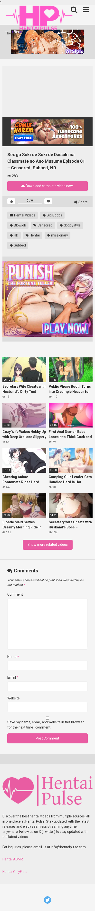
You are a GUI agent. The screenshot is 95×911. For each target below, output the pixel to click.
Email (12, 677)
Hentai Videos (24, 215)
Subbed (19, 245)
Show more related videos (48, 545)
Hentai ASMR (12, 859)
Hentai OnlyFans (14, 872)
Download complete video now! (49, 186)
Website (13, 698)
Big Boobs (54, 215)
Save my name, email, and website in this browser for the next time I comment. (45, 724)
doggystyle (72, 225)
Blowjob (19, 225)
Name (13, 657)
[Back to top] (86, 902)
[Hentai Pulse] (39, 18)
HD (15, 235)
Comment (15, 594)
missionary (59, 235)
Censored (44, 225)
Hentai (34, 235)
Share (83, 202)
